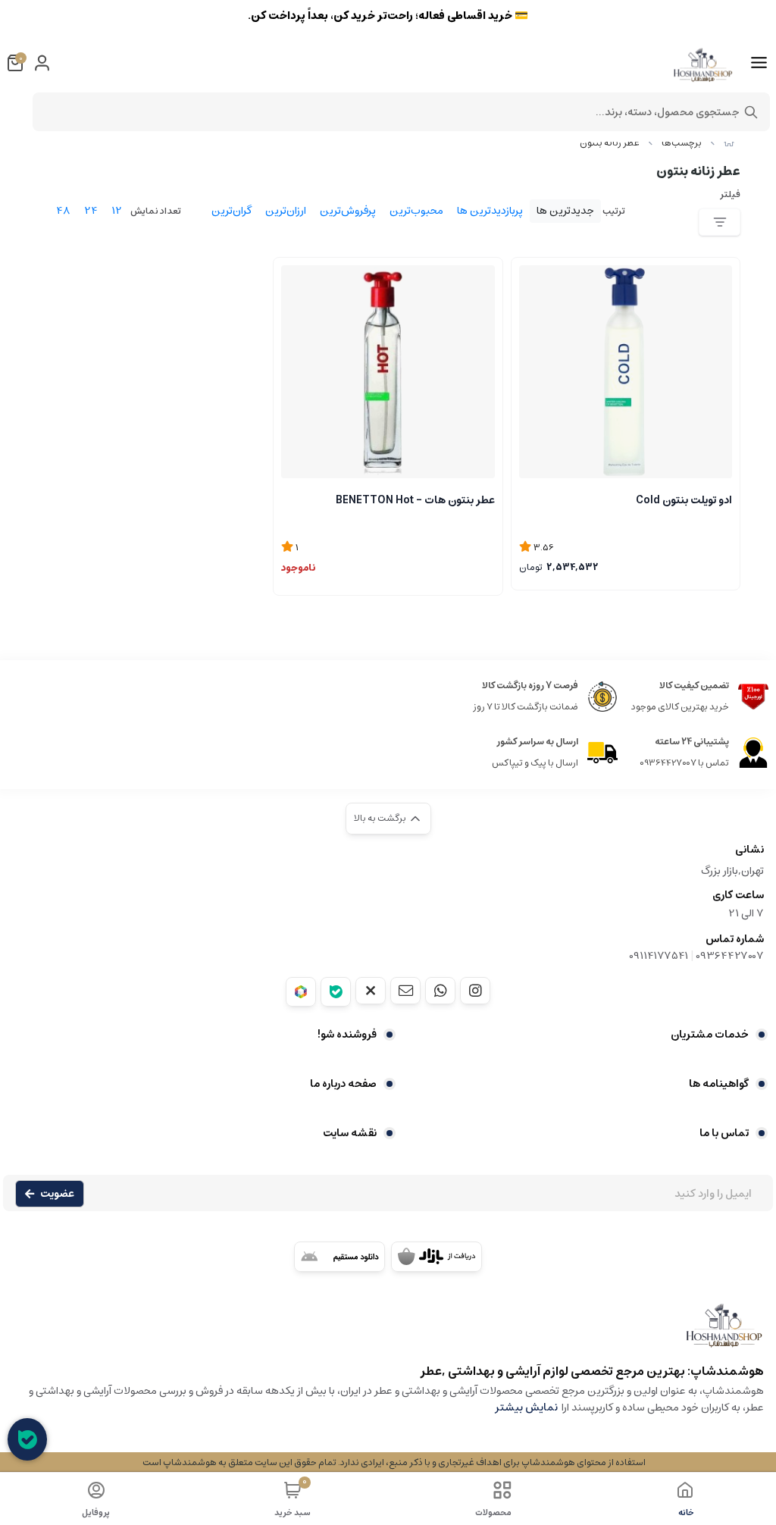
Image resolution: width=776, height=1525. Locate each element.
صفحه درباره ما (343, 1083)
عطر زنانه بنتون (610, 143)
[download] (339, 1257)
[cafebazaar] (436, 1257)
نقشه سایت (350, 1133)
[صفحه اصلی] (729, 143)
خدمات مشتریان (710, 1034)
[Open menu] (759, 63)
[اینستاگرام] (475, 990)
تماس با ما (724, 1133)
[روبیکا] (301, 992)
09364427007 (730, 956)
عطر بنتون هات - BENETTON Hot (415, 500)
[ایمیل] (405, 990)
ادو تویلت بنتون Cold (684, 500)
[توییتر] (370, 990)
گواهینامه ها (719, 1083)
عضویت (57, 1194)
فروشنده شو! (347, 1034)
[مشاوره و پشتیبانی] (27, 1439)
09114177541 (658, 956)
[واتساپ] (440, 990)
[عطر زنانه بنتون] (388, 1333)
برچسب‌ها (682, 143)
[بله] (336, 992)
